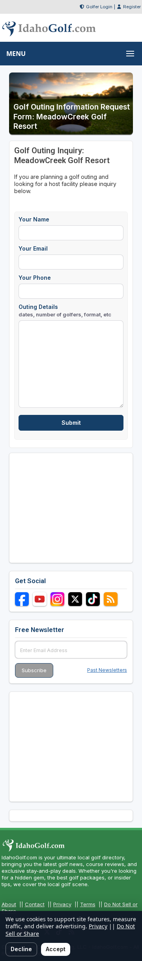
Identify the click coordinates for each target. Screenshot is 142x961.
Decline (21, 949)
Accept (55, 949)
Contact (35, 904)
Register (132, 6)
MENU (16, 53)
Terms (87, 904)
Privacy (62, 904)
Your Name (34, 219)
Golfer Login (99, 6)
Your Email (33, 248)
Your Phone (35, 277)
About (9, 904)
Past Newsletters (107, 670)
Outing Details (65, 310)
